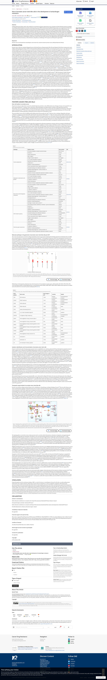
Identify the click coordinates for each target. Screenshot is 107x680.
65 (31, 355)
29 (31, 15)
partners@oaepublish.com (18, 662)
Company (14, 664)
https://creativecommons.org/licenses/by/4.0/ (26, 603)
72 (67, 371)
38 (48, 114)
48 (52, 131)
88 (23, 447)
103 (28, 476)
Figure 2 (65, 398)
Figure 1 (25, 247)
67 (54, 359)
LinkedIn (72, 639)
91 (40, 453)
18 (57, 67)
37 (48, 113)
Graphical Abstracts (44, 663)
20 (70, 70)
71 (15, 365)
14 (64, 66)
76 (70, 378)
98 (58, 466)
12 (59, 63)
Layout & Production (45, 662)
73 (21, 373)
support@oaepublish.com (46, 623)
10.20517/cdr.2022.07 (16, 20)
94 (38, 459)
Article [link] (22, 5)
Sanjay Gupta (35, 17)
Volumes (47, 3)
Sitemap (42, 640)
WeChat (72, 643)
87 (35, 444)
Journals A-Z (43, 659)
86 (41, 441)
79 (33, 391)
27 (42, 81)
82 (64, 436)
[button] (68, 12)
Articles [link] (17, 5)
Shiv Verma (26, 17)
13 (61, 64)
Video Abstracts (43, 664)
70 (14, 365)
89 (63, 449)
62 (16, 351)
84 (40, 441)
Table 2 (38, 286)
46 (70, 128)
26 (38, 80)
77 (21, 382)
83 (52, 437)
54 (68, 162)
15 (65, 66)
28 (33, 84)
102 (32, 475)
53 (51, 142)
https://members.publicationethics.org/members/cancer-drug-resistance (28, 648)
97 (33, 465)
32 (18, 90)
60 (31, 243)
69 (58, 362)
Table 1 (49, 142)
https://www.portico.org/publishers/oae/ (55, 650)
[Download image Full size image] (42, 262)
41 (13, 117)
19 (69, 70)
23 (54, 76)
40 (49, 114)
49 (57, 134)
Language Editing (44, 660)
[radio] (31, 570)
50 (63, 134)
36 (22, 109)
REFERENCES (17, 544)
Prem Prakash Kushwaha (17, 17)
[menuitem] (13, 4)
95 (17, 460)
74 (26, 377)
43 (70, 123)
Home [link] (13, 5)
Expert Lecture (43, 666)
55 (68, 212)
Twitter (72, 641)
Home (13, 3)
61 (36, 244)
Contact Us (42, 639)
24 (42, 77)
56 (69, 162)
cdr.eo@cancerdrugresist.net (19, 640)
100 (41, 471)
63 (17, 351)
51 (69, 138)
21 (54, 72)
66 (43, 355)
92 (56, 455)
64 (18, 352)
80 (14, 396)
